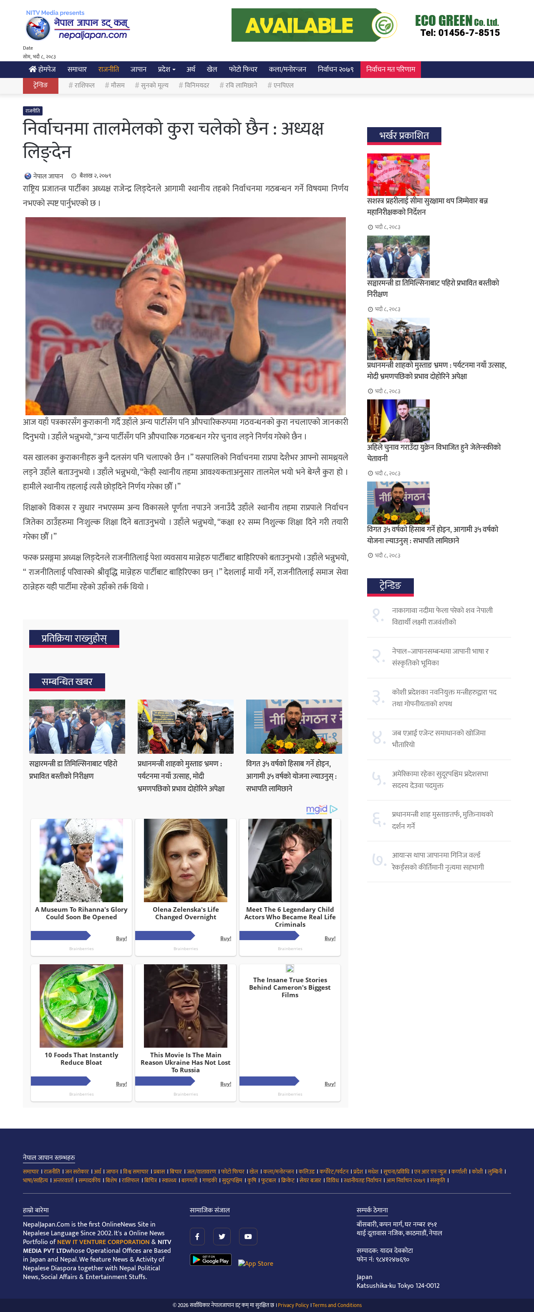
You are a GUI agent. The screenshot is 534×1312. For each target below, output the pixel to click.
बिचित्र (150, 1180)
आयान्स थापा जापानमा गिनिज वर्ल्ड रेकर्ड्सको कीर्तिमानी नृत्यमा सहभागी (438, 861)
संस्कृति (437, 1180)
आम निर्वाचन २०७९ (405, 1180)
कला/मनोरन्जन (287, 69)
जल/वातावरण (201, 1171)
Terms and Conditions (337, 1305)
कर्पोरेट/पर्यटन (334, 1171)
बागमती (189, 1180)
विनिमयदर (197, 85)
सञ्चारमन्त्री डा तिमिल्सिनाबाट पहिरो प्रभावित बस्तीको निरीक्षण (73, 770)
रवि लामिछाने (241, 85)
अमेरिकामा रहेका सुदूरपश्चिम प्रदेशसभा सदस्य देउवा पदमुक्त (440, 780)
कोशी (477, 1171)
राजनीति (108, 69)
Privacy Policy (293, 1305)
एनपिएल (284, 85)
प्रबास (159, 1171)
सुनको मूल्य (155, 85)
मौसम (118, 85)
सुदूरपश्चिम (232, 1180)
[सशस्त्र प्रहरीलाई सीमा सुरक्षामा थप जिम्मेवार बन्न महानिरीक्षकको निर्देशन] (439, 174)
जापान (138, 69)
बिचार (176, 1171)
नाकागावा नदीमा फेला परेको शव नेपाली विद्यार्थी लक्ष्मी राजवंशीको (442, 617)
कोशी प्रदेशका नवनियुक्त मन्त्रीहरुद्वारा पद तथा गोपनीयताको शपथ (444, 698)
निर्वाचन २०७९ (336, 69)
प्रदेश (164, 69)
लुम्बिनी (495, 1171)
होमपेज (46, 69)
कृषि (251, 1180)
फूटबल (268, 1180)
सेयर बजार (310, 1180)
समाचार (77, 69)
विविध (332, 1180)
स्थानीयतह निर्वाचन (362, 1180)
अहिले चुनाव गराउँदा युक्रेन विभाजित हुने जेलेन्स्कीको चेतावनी (434, 453)
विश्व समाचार (136, 1171)
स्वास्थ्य (169, 1180)
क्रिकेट (288, 1180)
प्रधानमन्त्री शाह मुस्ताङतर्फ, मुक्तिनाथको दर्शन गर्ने (442, 820)
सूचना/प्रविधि (396, 1171)
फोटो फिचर (243, 69)
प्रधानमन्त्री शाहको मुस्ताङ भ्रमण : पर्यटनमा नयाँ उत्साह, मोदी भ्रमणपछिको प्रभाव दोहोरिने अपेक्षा (181, 776)
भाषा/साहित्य (35, 1180)
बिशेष (111, 1180)
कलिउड (307, 1171)
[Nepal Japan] (79, 25)
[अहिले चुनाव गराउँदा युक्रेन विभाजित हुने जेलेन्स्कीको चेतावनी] (439, 420)
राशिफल (85, 85)
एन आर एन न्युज (430, 1171)
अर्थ (190, 69)
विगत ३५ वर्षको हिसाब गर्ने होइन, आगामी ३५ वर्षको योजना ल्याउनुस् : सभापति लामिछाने (291, 776)
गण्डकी (209, 1180)
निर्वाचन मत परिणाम (390, 69)
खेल (212, 69)
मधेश (373, 1171)
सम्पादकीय (89, 1180)
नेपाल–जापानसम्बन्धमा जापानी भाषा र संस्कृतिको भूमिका (440, 657)
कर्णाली (459, 1171)
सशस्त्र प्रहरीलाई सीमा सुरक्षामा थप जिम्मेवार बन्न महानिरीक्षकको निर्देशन (427, 207)
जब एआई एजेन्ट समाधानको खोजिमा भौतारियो (439, 739)
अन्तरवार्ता (63, 1180)
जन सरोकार (77, 1171)
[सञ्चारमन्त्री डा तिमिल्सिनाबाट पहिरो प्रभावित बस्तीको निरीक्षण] (77, 727)
